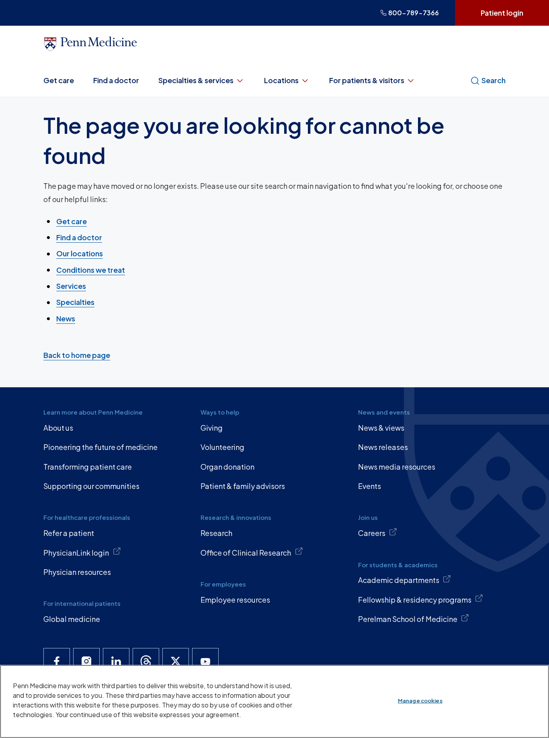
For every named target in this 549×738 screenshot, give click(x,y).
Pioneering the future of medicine (100, 447)
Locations (281, 80)
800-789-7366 (413, 12)
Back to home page (76, 355)
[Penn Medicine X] (175, 661)
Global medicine (71, 619)
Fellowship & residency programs (414, 599)
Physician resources (77, 571)
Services (71, 285)
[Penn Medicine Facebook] (57, 661)
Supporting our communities (91, 486)
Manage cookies (420, 700)
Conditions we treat (90, 269)
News (65, 318)
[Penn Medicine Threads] (146, 661)
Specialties (75, 302)
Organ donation (227, 466)
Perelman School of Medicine (407, 619)
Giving (212, 427)
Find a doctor (116, 80)
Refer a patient (68, 533)
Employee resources (235, 599)
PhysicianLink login (76, 552)
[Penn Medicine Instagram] (86, 661)
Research (216, 533)
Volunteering (222, 447)
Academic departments (398, 580)
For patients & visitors (366, 80)
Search (493, 80)
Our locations (79, 253)
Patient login (502, 12)
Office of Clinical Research (246, 552)
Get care (58, 80)
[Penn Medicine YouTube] (205, 661)
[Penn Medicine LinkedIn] (116, 661)
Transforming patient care (87, 466)
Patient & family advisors (243, 486)
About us (58, 427)
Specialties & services (196, 80)
